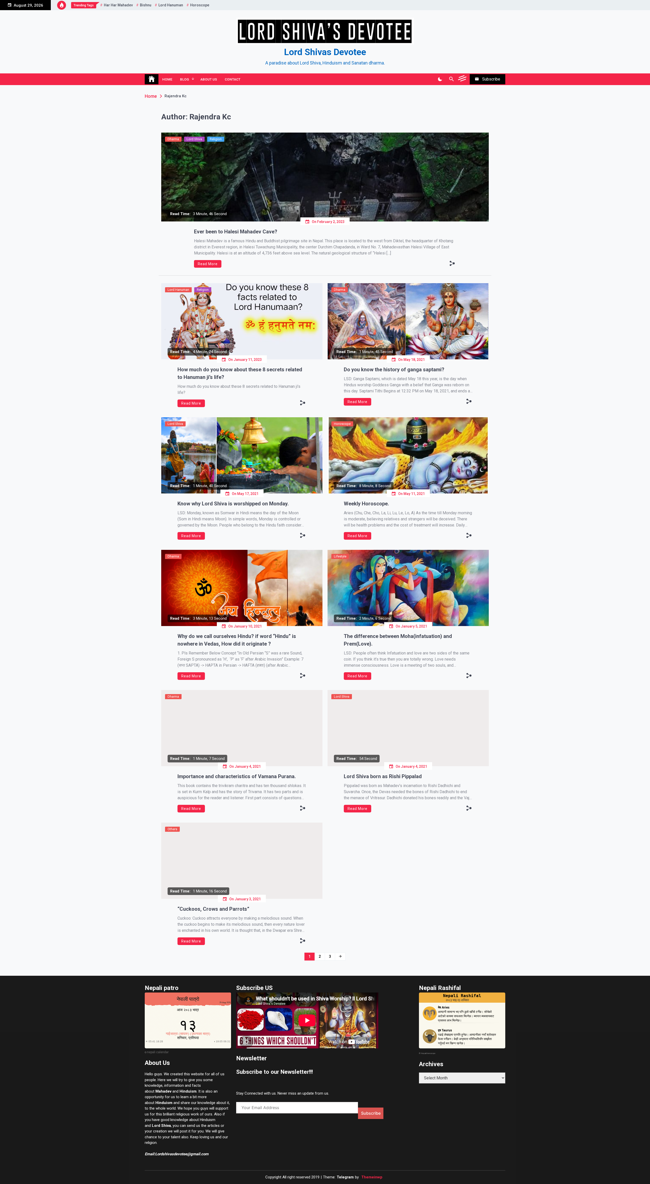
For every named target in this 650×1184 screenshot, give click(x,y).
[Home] (151, 79)
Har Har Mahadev (118, 5)
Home (167, 79)
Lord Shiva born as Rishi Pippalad (383, 776)
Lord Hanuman (170, 5)
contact (232, 79)
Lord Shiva (194, 139)
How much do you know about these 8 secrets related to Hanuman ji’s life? (239, 373)
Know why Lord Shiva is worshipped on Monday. (233, 504)
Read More (208, 264)
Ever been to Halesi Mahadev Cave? (235, 232)
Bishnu (145, 5)
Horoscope (199, 5)
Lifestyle (340, 556)
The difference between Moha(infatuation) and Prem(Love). (398, 640)
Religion (216, 139)
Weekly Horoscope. (366, 504)
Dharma (173, 139)
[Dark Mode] (440, 79)
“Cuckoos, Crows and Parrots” (213, 909)
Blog (184, 79)
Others (172, 829)
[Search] (451, 79)
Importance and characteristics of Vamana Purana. (236, 776)
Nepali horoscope (428, 1053)
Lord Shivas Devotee (325, 52)
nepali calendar (158, 1052)
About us (208, 79)
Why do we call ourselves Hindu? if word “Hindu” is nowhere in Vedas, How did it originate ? (236, 640)
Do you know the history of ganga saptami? (394, 369)
